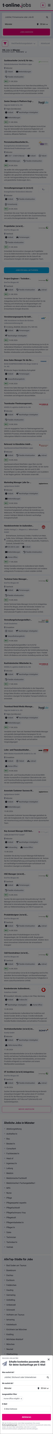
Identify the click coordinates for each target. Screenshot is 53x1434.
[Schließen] (48, 1359)
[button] (21, 1398)
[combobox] (24, 1377)
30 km (43, 1388)
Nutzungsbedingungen (9, 1425)
